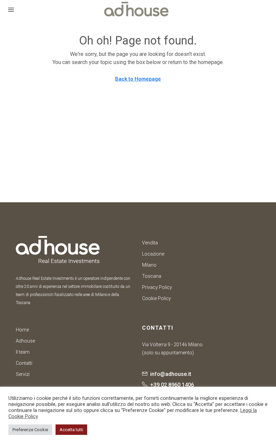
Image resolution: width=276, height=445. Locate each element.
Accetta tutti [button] (71, 429)
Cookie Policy (156, 298)
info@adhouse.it (170, 374)
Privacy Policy (157, 287)
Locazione (153, 254)
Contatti (24, 363)
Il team (23, 352)
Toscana (151, 276)
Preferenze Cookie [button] (30, 429)
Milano (149, 265)
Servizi (23, 374)
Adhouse (25, 341)
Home (22, 329)
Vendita (150, 242)
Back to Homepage (138, 79)
